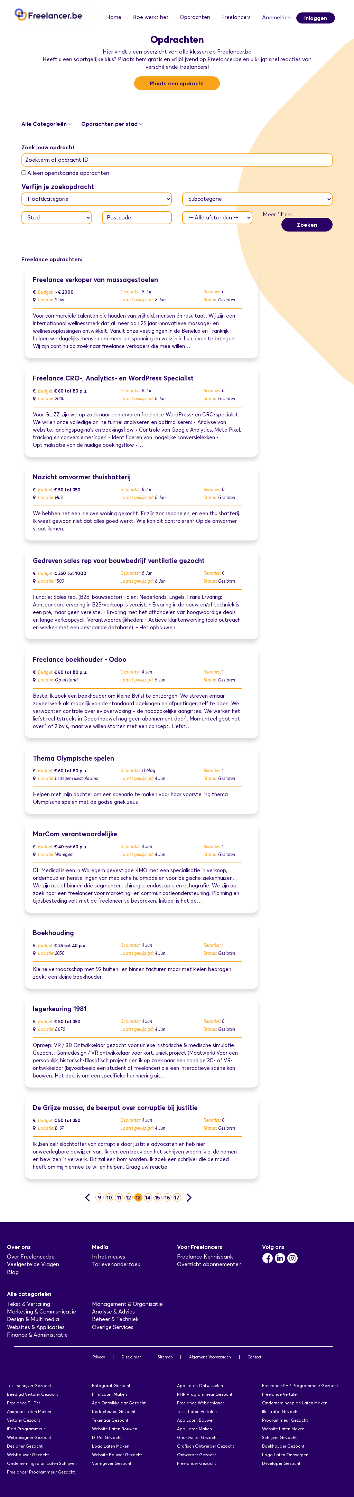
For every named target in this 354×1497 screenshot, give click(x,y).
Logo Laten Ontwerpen (285, 1454)
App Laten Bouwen (196, 1420)
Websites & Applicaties (36, 1327)
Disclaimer (131, 1357)
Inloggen (315, 18)
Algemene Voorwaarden (210, 1357)
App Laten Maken (194, 1428)
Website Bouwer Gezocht (117, 1454)
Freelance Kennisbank (205, 1256)
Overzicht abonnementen (209, 1264)
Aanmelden (276, 17)
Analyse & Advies (113, 1311)
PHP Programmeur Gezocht (204, 1394)
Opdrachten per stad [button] (110, 123)
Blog (13, 1272)
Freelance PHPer (23, 1402)
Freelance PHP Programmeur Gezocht (300, 1385)
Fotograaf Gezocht (111, 1385)
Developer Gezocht (281, 1463)
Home (113, 17)
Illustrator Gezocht (280, 1411)
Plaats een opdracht (177, 83)
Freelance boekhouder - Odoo (80, 659)
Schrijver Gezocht (279, 1437)
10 (109, 1197)
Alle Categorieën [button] (44, 123)
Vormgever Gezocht (111, 1463)
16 (167, 1197)
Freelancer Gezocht (196, 1463)
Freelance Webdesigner (200, 1402)
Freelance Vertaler (280, 1394)
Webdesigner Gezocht (29, 1437)
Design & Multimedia (33, 1319)
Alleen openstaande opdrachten (68, 173)
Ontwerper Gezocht (196, 1454)
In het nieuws (108, 1256)
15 (157, 1197)
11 (119, 1197)
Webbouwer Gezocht (28, 1454)
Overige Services (112, 1327)
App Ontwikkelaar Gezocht (119, 1402)
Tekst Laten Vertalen (197, 1411)
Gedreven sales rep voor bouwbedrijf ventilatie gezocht (119, 561)
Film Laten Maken (109, 1394)
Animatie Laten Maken (29, 1411)
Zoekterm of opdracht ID (56, 160)
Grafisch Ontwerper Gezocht (205, 1446)
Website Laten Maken (283, 1428)
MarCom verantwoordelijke (75, 834)
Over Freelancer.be (31, 1256)
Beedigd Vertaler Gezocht (32, 1394)
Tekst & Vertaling (28, 1304)
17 (176, 1197)
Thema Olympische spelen (73, 758)
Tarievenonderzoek (116, 1264)
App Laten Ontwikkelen (200, 1385)
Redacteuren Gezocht (114, 1411)
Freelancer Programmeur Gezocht (41, 1472)
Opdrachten (195, 17)
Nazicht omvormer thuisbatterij (82, 477)
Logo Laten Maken (110, 1446)
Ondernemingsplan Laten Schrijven (42, 1463)
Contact (254, 1357)
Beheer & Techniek (115, 1319)
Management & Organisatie (127, 1304)
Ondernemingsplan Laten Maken (294, 1402)
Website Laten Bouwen (114, 1428)
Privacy (99, 1357)
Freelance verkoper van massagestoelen (95, 280)
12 (128, 1197)
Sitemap (165, 1357)
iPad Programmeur (26, 1428)
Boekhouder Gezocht (283, 1446)
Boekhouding (53, 933)
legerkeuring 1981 (59, 1009)
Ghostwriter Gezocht (197, 1437)
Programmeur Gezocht (285, 1420)
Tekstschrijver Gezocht (29, 1385)
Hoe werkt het (150, 17)
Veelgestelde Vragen (33, 1264)
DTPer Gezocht (107, 1437)
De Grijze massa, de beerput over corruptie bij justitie (115, 1108)
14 (147, 1197)
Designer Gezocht (25, 1446)
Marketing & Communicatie (41, 1311)
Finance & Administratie (37, 1334)
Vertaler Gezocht (23, 1420)
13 (138, 1197)
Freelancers (236, 17)
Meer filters (277, 214)
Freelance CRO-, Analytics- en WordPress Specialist (113, 378)
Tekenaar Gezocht (110, 1420)
